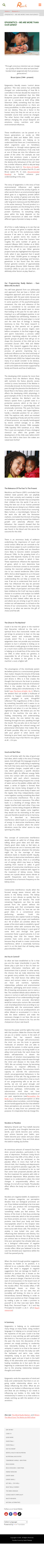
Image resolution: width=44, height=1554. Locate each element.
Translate (21, 1524)
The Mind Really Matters (21, 1415)
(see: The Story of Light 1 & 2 (21, 691)
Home (7, 11)
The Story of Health (31, 167)
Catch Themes (27, 1540)
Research (15, 11)
